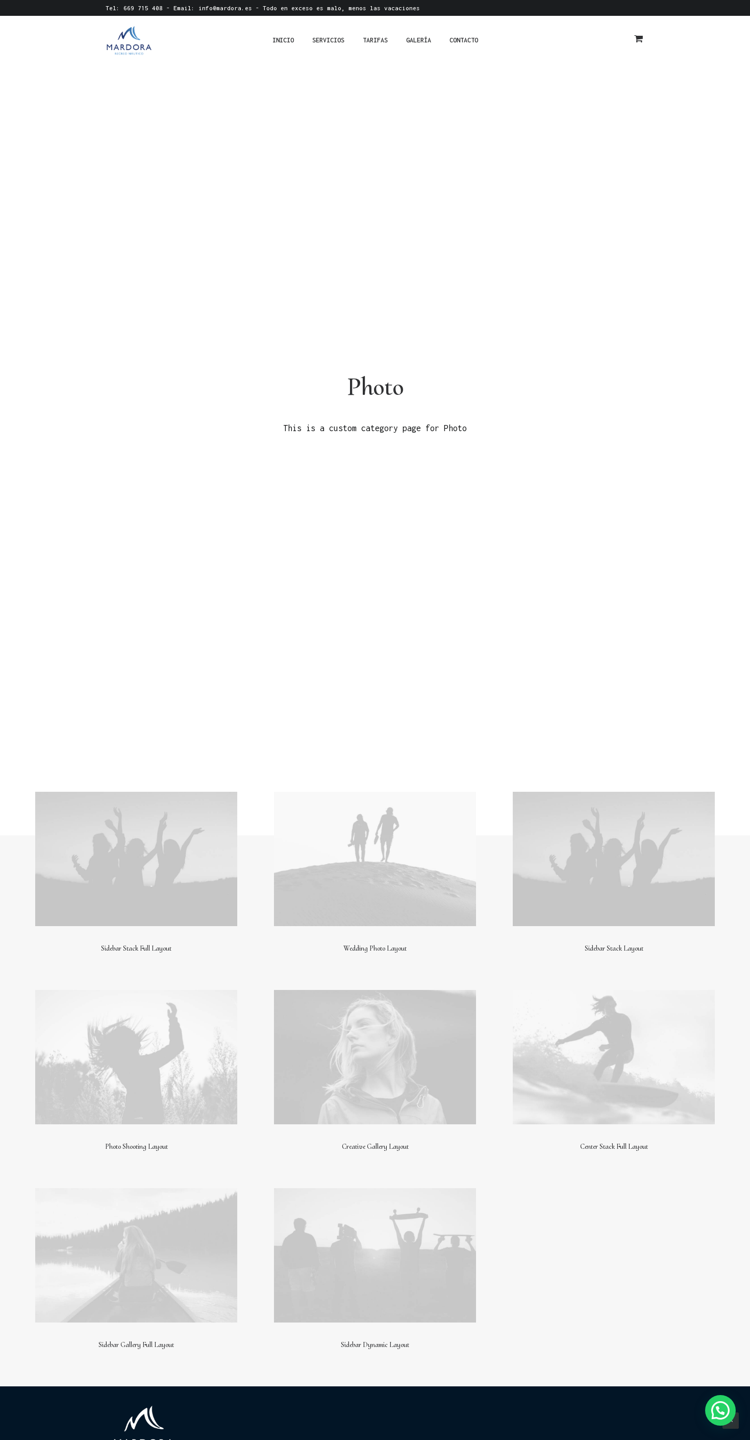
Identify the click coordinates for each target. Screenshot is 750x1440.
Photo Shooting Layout (136, 1146)
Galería (418, 40)
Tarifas (375, 40)
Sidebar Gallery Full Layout (136, 1344)
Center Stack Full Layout (614, 1146)
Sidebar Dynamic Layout (375, 1344)
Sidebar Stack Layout (614, 948)
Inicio (283, 40)
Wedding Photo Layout (375, 948)
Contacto (463, 40)
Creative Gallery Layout (375, 1146)
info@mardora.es (225, 8)
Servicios (328, 40)
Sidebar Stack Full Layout (136, 948)
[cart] (639, 40)
